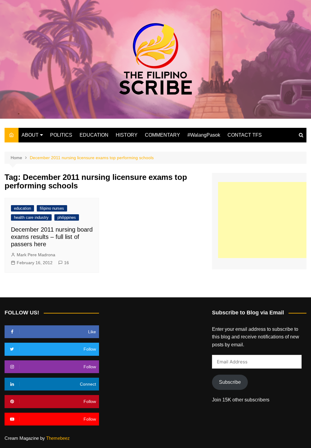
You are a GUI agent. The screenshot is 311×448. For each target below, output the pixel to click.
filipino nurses (52, 208)
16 (66, 262)
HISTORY (127, 135)
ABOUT (30, 135)
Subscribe (230, 382)
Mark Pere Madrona (36, 254)
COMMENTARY (162, 135)
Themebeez (58, 438)
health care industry (31, 217)
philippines (66, 217)
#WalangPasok (203, 135)
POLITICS (61, 135)
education (22, 208)
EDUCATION (94, 135)
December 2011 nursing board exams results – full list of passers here (52, 236)
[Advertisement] (264, 220)
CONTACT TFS (244, 135)
